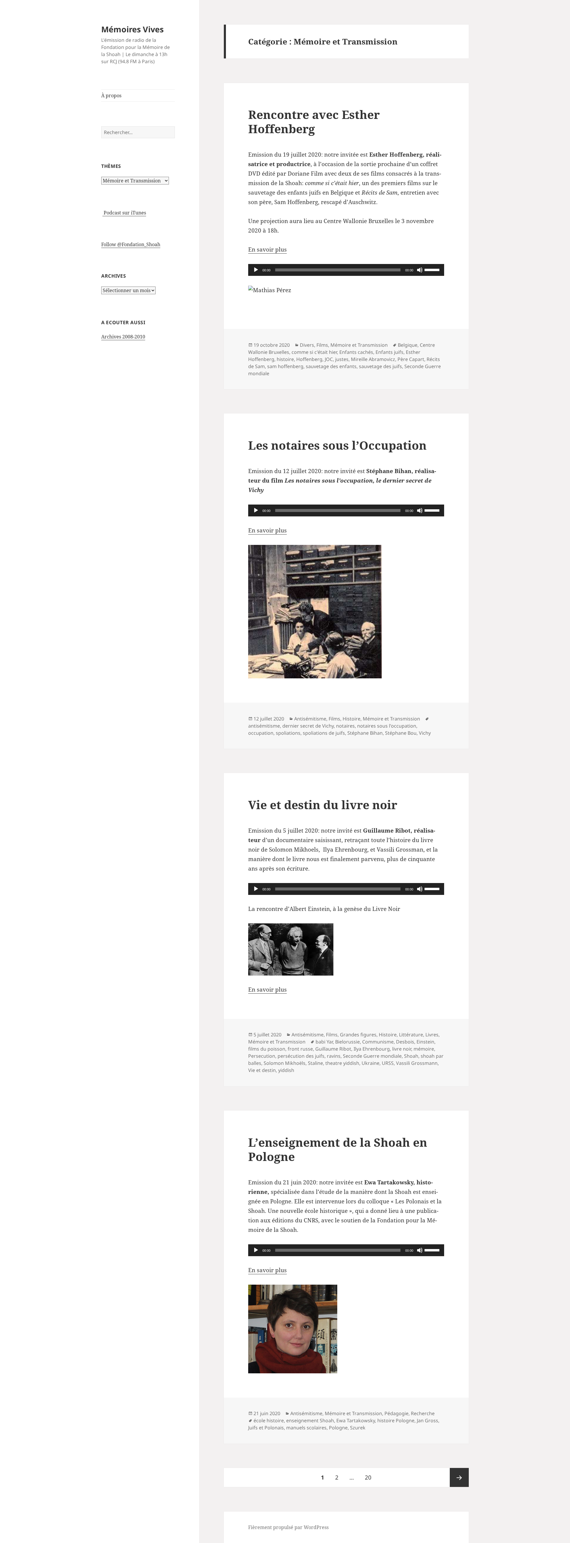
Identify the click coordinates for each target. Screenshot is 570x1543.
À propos (111, 95)
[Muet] (420, 270)
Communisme (378, 1041)
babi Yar (324, 1041)
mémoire (424, 1049)
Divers (307, 345)
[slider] (433, 269)
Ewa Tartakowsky (355, 1420)
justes (342, 359)
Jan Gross (427, 1420)
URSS (388, 1063)
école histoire (269, 1420)
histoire (285, 359)
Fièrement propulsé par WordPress (288, 1527)
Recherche (423, 1413)
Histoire (351, 718)
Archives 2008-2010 (123, 336)
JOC (329, 359)
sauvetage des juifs (380, 366)
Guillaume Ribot (333, 1049)
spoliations (288, 733)
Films (322, 345)
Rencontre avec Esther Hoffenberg (314, 121)
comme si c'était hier (314, 352)
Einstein (425, 1041)
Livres (431, 1034)
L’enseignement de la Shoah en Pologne (337, 1149)
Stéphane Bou (401, 733)
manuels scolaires (306, 1427)
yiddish (286, 1070)
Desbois (405, 1041)
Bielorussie (347, 1041)
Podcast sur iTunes (124, 212)
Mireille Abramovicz (373, 359)
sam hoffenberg (285, 366)
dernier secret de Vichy (308, 726)
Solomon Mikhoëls (284, 1063)
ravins (334, 1056)
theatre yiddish (342, 1063)
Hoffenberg (309, 359)
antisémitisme (264, 726)
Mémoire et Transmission (359, 345)
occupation (260, 733)
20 (370, 1477)
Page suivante (459, 1477)
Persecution (261, 1056)
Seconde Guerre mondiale (372, 1056)
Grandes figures (358, 1034)
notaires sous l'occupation (386, 726)
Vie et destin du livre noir (322, 804)
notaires (345, 726)
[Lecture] (256, 270)
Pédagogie (396, 1413)
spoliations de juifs (324, 733)
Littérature (411, 1034)
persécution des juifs (301, 1056)
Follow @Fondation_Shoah (130, 244)
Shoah (411, 1056)
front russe (300, 1049)
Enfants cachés (356, 352)
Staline (315, 1063)
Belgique (407, 345)
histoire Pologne (395, 1420)
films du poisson (266, 1049)
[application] (346, 270)
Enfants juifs (389, 352)
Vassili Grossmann (417, 1063)
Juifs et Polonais (266, 1427)
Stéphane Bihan (365, 733)
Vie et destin (262, 1070)
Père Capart (411, 359)
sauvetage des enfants (331, 366)
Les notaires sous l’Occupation (337, 445)
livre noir (401, 1049)
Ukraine (370, 1063)
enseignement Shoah (310, 1420)
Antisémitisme (310, 718)
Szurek (357, 1427)
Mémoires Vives (132, 29)
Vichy (425, 733)
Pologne (338, 1427)
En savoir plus (267, 249)
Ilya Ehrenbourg (372, 1049)
